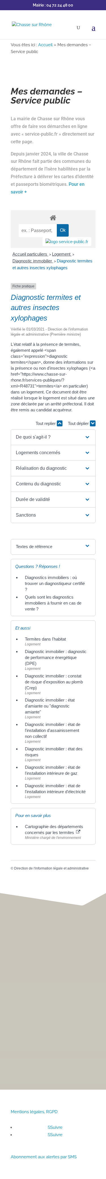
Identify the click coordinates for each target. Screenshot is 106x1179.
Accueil (45, 44)
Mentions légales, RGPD (34, 1111)
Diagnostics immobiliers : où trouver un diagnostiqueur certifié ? (55, 583)
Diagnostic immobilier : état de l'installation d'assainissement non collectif (52, 730)
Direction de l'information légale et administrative (51, 868)
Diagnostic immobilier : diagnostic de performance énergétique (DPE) (55, 657)
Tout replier (46, 423)
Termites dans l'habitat (45, 639)
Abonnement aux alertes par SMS (44, 1156)
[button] (53, 437)
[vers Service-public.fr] (66, 241)
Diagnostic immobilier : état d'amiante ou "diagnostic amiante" (50, 706)
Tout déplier (79, 423)
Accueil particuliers (30, 254)
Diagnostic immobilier (32, 260)
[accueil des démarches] (53, 217)
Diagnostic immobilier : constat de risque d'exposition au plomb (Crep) (54, 681)
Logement (62, 254)
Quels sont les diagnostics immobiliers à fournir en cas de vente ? (53, 603)
